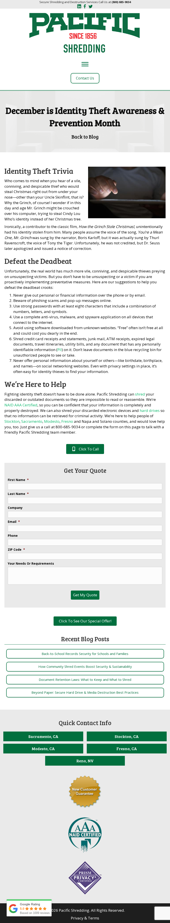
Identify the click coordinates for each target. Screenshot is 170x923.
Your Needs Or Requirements (31, 563)
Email (14, 521)
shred (140, 394)
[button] (85, 449)
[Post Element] (85, 654)
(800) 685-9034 (121, 2)
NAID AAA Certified (20, 404)
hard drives (150, 410)
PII (59, 349)
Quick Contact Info (85, 722)
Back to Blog (85, 136)
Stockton (11, 421)
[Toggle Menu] (85, 64)
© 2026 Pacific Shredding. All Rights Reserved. (85, 910)
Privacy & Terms (85, 918)
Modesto (52, 421)
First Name (18, 479)
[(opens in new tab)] (85, 834)
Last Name (18, 493)
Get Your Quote (85, 470)
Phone (13, 535)
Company (15, 507)
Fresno (67, 421)
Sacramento (31, 421)
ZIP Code (16, 549)
